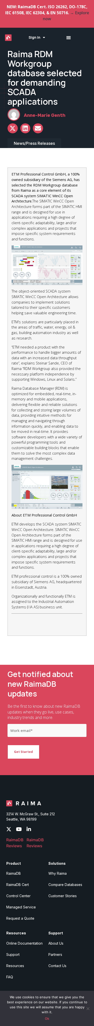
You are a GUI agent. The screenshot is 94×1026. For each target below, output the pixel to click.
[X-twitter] (8, 829)
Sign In (34, 37)
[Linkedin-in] (28, 829)
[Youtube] (18, 829)
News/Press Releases (34, 143)
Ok (47, 1019)
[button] (13, 128)
